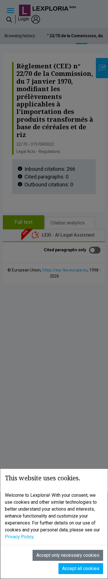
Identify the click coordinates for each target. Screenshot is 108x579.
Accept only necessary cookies (67, 555)
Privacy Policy (19, 536)
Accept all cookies (80, 568)
